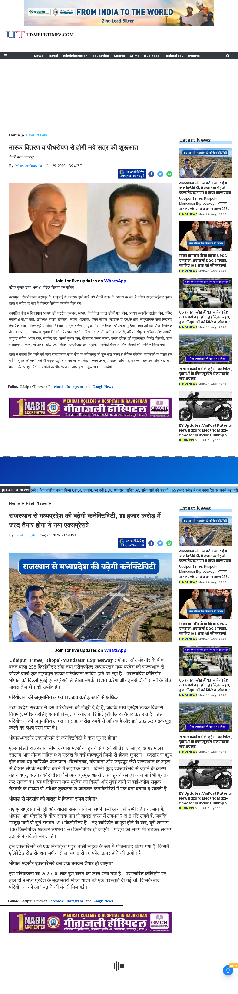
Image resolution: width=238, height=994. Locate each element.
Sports (119, 55)
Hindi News (36, 135)
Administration (75, 55)
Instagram (74, 387)
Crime (134, 55)
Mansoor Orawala (28, 166)
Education (100, 55)
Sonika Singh (25, 535)
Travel (53, 55)
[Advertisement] (119, 91)
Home (14, 135)
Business (151, 55)
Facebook (56, 387)
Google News (103, 387)
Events (194, 55)
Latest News (195, 139)
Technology (173, 55)
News (38, 55)
